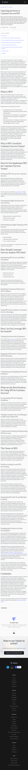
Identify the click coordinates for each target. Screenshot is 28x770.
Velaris (21, 193)
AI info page (14, 751)
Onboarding (14, 699)
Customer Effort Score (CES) (7, 553)
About (14, 745)
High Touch (14, 708)
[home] (4, 2)
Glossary (14, 723)
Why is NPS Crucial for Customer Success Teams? (11, 37)
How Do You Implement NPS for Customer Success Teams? (12, 40)
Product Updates (14, 728)
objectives (12, 339)
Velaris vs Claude (14, 738)
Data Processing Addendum (14, 765)
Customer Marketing (14, 706)
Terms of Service (14, 758)
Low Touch (14, 710)
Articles (14, 719)
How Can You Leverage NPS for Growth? (9, 44)
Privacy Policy (14, 760)
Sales (14, 701)
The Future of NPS (4, 50)
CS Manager (14, 697)
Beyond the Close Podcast (14, 732)
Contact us (14, 749)
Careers (14, 747)
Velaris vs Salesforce (14, 736)
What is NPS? (4, 35)
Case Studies (14, 725)
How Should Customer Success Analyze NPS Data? (11, 42)
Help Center (14, 734)
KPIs (2, 549)
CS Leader (14, 695)
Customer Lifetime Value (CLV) (15, 552)
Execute (14, 684)
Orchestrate (14, 682)
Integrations (14, 686)
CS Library (14, 721)
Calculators (14, 730)
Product (14, 704)
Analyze (14, 680)
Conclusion (3, 53)
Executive (14, 693)
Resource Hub (14, 717)
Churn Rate (24, 553)
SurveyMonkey (18, 192)
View (14, 677)
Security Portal (14, 763)
